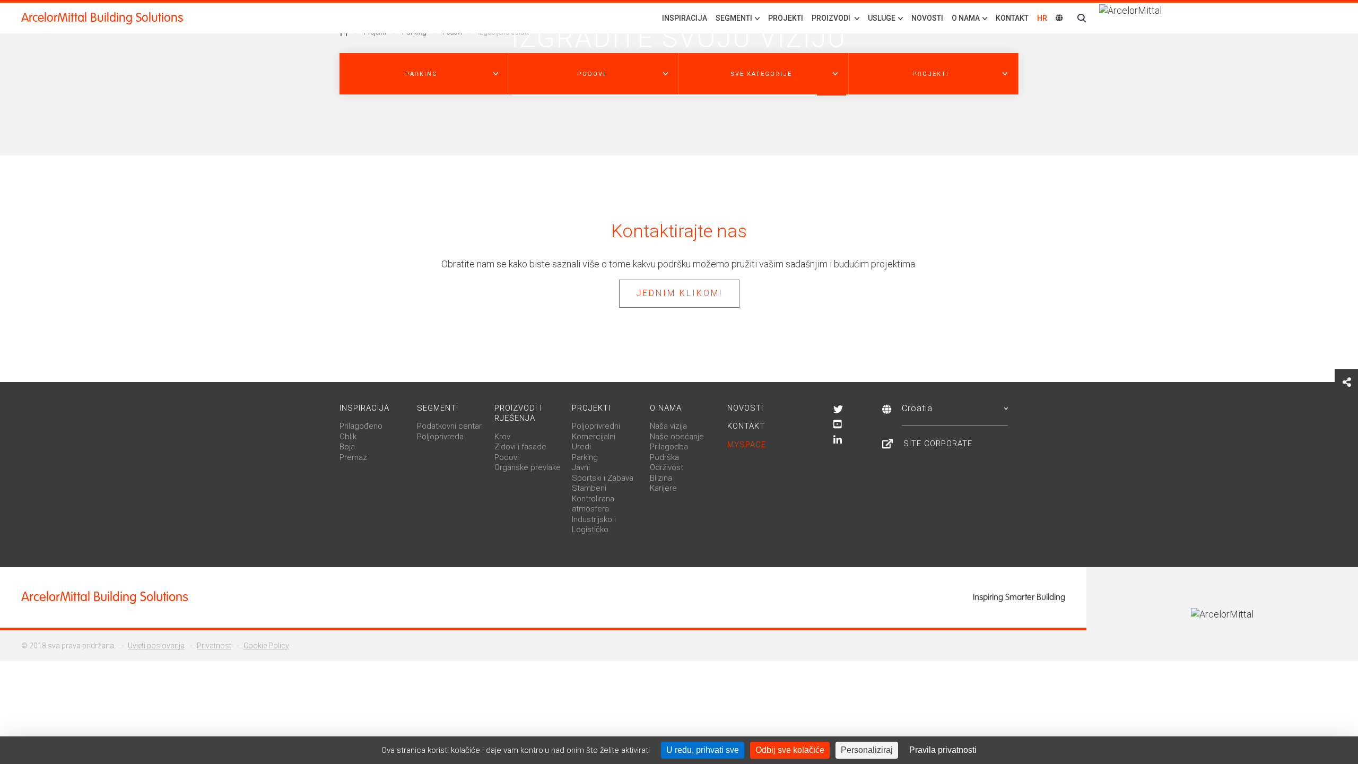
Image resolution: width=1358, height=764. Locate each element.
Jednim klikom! (679, 293)
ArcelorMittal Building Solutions (102, 17)
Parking (585, 457)
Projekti (785, 18)
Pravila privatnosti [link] (943, 749)
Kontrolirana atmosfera (593, 504)
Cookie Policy (266, 645)
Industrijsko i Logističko (594, 525)
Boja (347, 447)
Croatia (917, 408)
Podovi (506, 457)
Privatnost (214, 645)
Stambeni (589, 488)
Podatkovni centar (449, 426)
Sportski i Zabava (602, 478)
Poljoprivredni (596, 426)
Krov (502, 436)
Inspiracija (684, 18)
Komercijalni (593, 436)
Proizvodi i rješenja (518, 413)
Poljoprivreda (440, 436)
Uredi (581, 447)
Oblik (348, 436)
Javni (581, 467)
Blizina (661, 478)
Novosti (927, 18)
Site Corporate (937, 443)
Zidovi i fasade (520, 447)
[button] (424, 73)
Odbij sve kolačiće (789, 749)
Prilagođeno (361, 426)
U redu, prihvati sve (702, 749)
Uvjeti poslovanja (156, 645)
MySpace (746, 444)
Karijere (663, 488)
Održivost (666, 467)
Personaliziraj (867, 749)
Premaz (353, 457)
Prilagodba (669, 447)
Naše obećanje (677, 436)
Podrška (664, 457)
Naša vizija (668, 426)
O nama (666, 408)
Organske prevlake (527, 467)
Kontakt (1012, 18)
